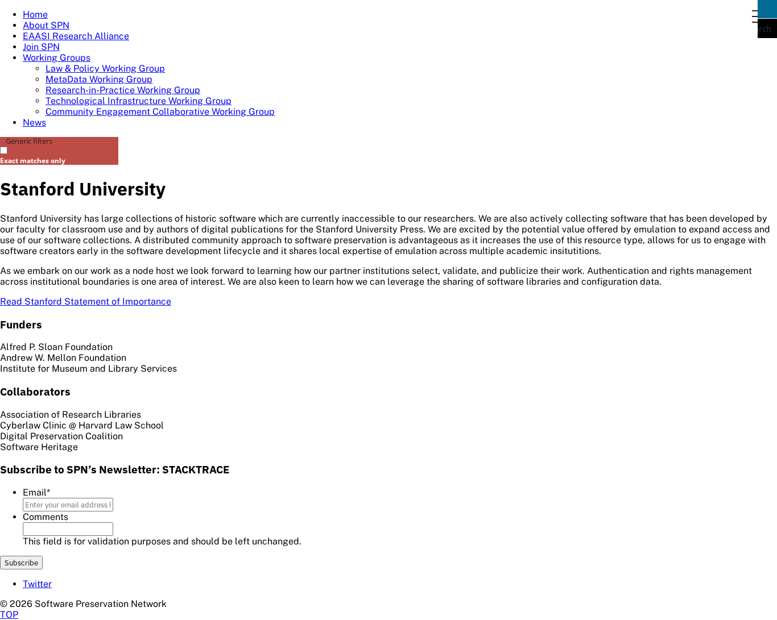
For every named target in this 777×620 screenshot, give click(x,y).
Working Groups (56, 57)
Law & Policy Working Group (105, 68)
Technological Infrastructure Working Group (139, 100)
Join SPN (41, 46)
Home (35, 14)
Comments (45, 516)
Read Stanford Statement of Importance (85, 301)
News (34, 122)
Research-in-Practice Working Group (123, 90)
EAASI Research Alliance (76, 36)
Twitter (37, 584)
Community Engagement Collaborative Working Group (160, 111)
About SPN (46, 25)
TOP (9, 614)
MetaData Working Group (99, 79)
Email (36, 492)
